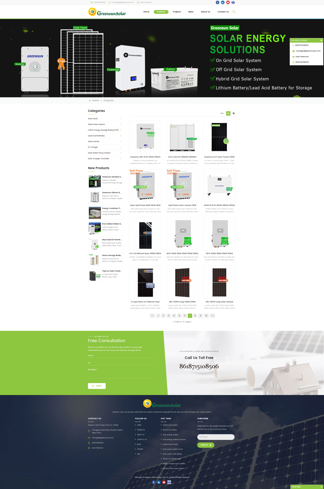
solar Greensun (146, 2)
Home (146, 11)
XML (138, 454)
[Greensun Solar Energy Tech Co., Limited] (107, 11)
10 (206, 315)
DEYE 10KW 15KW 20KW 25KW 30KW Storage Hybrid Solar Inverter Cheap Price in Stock (182, 253)
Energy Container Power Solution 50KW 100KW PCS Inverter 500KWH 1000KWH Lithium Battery (112, 208)
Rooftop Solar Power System (173, 468)
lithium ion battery (170, 430)
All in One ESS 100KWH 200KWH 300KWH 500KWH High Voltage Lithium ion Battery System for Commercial (182, 157)
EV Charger (93, 147)
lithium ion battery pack (172, 459)
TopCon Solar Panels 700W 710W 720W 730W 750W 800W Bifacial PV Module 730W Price (112, 271)
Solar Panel (93, 118)
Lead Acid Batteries (96, 135)
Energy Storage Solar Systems (174, 463)
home (95, 100)
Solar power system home (173, 449)
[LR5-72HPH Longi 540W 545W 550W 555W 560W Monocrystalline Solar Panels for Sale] (182, 281)
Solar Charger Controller (98, 158)
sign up (204, 445)
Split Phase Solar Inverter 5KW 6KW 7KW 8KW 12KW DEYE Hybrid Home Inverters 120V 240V (182, 205)
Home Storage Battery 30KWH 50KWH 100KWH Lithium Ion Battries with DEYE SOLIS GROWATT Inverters (112, 255)
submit (99, 386)
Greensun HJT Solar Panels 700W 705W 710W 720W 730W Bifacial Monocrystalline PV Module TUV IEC (219, 157)
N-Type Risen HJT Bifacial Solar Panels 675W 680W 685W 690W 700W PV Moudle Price (145, 301)
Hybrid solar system (170, 425)
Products (161, 11)
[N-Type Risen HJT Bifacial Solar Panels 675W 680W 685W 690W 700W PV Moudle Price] (145, 281)
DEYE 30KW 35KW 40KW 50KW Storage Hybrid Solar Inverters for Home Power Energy (219, 253)
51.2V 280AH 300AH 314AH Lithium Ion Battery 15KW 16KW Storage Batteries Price (112, 223)
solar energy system (170, 435)
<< (152, 315)
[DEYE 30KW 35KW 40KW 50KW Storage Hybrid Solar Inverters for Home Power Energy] (219, 233)
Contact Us (223, 11)
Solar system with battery (172, 454)
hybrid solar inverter (170, 444)
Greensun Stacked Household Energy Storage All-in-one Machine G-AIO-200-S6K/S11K (112, 176)
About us (140, 435)
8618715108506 (100, 2)
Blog (139, 444)
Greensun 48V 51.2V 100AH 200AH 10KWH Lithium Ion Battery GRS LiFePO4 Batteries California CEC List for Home (145, 157)
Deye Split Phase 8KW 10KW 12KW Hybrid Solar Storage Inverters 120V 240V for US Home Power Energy (145, 205)
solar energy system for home (174, 439)
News (191, 11)
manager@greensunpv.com (123, 2)
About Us (205, 11)
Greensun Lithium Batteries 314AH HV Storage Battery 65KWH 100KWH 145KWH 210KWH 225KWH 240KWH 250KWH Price (112, 192)
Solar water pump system (99, 152)
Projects (177, 11)
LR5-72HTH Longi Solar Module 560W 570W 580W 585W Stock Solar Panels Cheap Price (219, 301)
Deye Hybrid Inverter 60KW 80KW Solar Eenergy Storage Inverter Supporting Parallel (112, 239)
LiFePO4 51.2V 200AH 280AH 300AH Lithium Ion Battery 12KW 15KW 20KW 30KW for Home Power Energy (219, 205)
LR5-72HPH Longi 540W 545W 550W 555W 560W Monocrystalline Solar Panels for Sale (182, 301)
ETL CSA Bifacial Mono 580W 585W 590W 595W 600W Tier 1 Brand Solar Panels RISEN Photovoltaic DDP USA (145, 253)
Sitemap (140, 449)
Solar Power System (96, 124)
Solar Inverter (93, 141)
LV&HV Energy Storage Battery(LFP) (103, 130)
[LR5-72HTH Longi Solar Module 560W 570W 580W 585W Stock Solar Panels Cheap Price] (219, 281)
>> (212, 315)
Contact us (142, 439)
